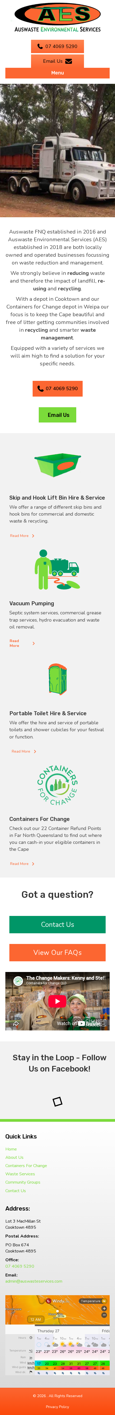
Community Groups (22, 1182)
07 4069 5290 (19, 1266)
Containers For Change (26, 1166)
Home (11, 1149)
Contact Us (15, 1191)
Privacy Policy (57, 1406)
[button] (22, 536)
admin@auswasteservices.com (33, 1281)
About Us (14, 1157)
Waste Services (20, 1174)
